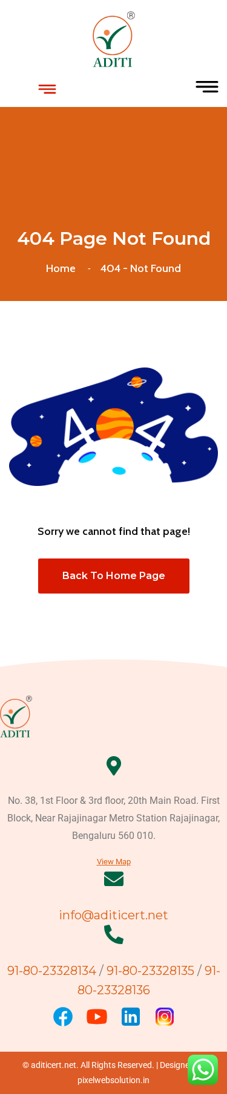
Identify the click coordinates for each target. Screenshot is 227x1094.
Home (63, 268)
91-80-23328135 (150, 970)
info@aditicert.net (113, 915)
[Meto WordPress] (114, 38)
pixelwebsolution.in (113, 1080)
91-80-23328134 (53, 970)
